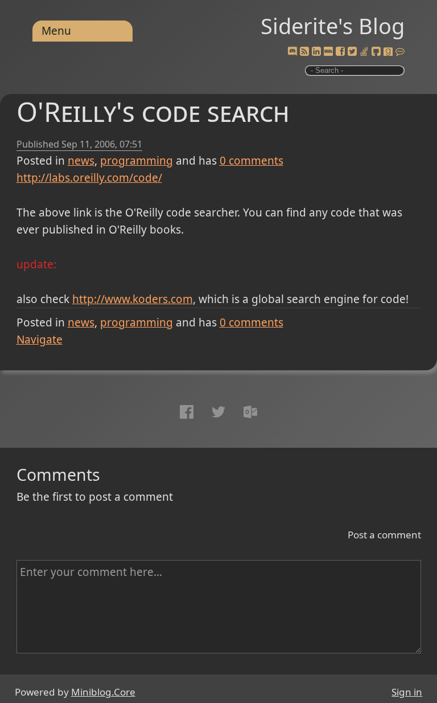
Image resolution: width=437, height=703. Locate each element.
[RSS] (304, 52)
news (81, 160)
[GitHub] (376, 52)
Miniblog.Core (103, 691)
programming (136, 160)
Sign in (406, 691)
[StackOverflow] (364, 52)
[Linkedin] (316, 52)
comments (251, 160)
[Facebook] (340, 52)
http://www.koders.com (132, 299)
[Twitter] (352, 52)
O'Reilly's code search (153, 111)
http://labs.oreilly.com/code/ (89, 177)
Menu (56, 30)
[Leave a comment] (400, 52)
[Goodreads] (388, 52)
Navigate (40, 339)
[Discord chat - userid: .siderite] (292, 52)
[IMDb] (328, 52)
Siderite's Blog (333, 25)
